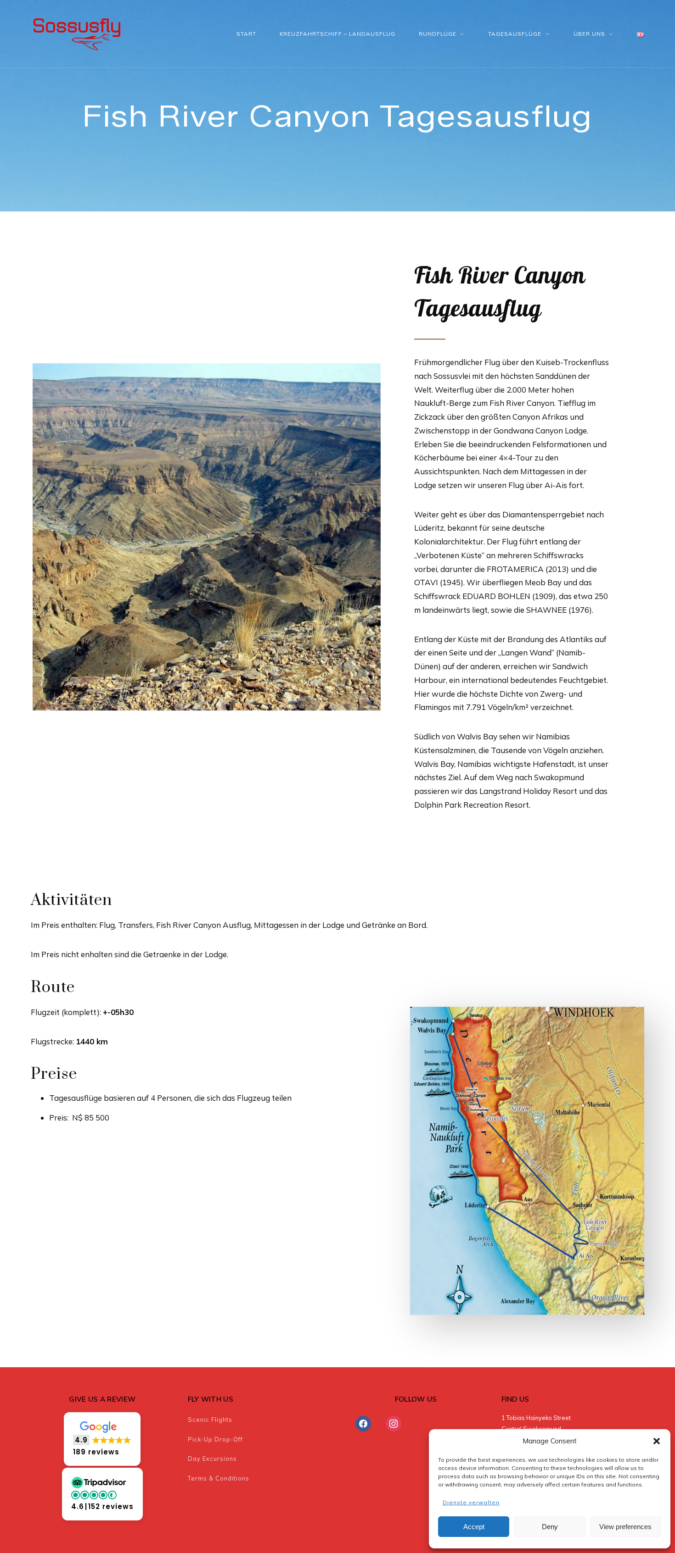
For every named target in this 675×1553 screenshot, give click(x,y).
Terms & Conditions (218, 1478)
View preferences (625, 1527)
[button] (656, 1441)
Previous (19, 536)
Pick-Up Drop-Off (215, 1439)
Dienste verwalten (471, 1502)
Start (246, 33)
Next (394, 536)
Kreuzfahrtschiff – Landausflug (337, 33)
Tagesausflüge (514, 33)
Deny (550, 1527)
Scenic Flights (210, 1419)
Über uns (589, 33)
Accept (473, 1527)
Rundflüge (437, 33)
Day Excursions (212, 1458)
